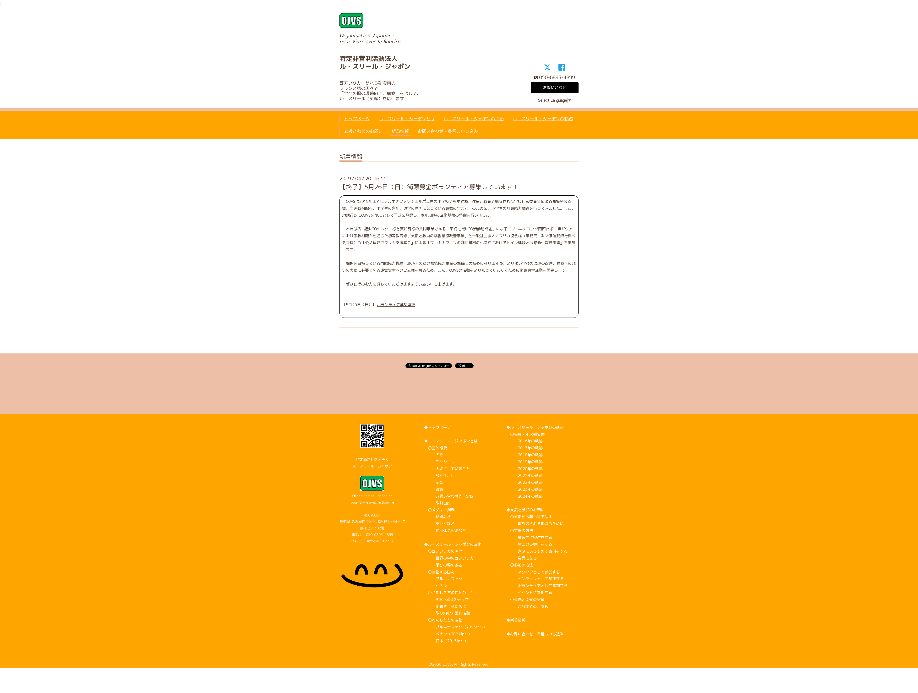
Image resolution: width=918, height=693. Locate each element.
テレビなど (439, 523)
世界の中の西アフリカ (449, 558)
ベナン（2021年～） (448, 634)
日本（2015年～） (446, 641)
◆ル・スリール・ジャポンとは (451, 441)
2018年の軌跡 (524, 454)
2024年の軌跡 (524, 496)
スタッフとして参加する (533, 572)
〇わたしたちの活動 (443, 620)
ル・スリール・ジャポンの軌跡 (543, 119)
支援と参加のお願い (363, 131)
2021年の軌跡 (524, 475)
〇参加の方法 (519, 565)
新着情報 (400, 131)
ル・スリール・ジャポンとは (407, 119)
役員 (433, 489)
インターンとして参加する (535, 578)
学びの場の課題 (443, 565)
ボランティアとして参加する (537, 585)
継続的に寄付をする (529, 537)
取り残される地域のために (535, 523)
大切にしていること (447, 468)
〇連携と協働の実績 (525, 599)
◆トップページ (437, 427)
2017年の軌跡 (524, 448)
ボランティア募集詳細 (396, 304)
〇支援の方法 (519, 530)
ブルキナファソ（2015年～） (455, 627)
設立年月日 (439, 475)
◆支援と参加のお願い (525, 509)
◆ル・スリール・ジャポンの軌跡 (535, 427)
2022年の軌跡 (524, 482)
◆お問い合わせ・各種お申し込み (535, 634)
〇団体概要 (435, 448)
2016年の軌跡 (524, 441)
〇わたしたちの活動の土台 (449, 592)
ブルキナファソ (443, 578)
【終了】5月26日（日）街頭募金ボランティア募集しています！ (429, 186)
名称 (433, 454)
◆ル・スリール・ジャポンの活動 (452, 544)
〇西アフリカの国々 (443, 551)
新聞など (437, 516)
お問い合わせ (554, 87)
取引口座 (437, 503)
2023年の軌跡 (524, 489)
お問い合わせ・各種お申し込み (448, 131)
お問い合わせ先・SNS (448, 496)
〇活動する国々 (439, 572)
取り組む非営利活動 (447, 613)
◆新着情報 (515, 620)
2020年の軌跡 (524, 468)
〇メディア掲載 (439, 509)
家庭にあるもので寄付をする (537, 551)
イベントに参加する (529, 592)
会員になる (521, 558)
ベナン (435, 585)
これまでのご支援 (527, 606)
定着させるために (445, 606)
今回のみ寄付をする (529, 544)
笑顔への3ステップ (446, 599)
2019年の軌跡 (524, 461)
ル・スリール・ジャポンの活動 (473, 119)
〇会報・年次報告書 (525, 434)
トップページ (357, 119)
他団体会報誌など (445, 530)
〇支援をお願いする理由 (529, 516)
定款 (433, 482)
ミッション (439, 461)
